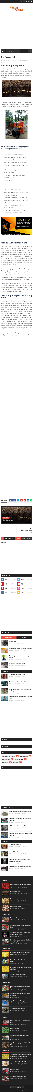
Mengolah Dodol (12, 641)
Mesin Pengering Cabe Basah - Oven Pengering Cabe (20, 885)
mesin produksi (5, 762)
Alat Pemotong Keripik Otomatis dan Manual (20, 952)
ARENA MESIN (26, 1090)
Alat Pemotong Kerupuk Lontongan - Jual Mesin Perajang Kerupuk (20, 941)
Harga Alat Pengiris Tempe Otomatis (18, 974)
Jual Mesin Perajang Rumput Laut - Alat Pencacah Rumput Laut (20, 819)
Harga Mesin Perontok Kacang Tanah (18, 1001)
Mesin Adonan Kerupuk (15, 918)
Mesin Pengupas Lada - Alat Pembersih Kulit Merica (20, 1021)
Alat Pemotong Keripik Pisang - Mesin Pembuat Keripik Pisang (20, 968)
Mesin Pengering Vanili (7, 521)
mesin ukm (15, 762)
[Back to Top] (23, 1087)
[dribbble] (26, 1)
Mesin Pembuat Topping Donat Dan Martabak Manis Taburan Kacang (20, 987)
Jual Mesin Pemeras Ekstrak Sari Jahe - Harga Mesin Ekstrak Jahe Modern (19, 860)
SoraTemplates (12, 1090)
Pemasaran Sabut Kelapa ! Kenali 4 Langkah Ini (20, 1062)
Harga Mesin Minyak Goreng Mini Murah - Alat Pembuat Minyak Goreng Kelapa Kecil (20, 1055)
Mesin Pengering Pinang (15, 906)
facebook (29, 538)
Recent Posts (8, 638)
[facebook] (21, 1)
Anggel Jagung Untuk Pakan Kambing (17, 663)
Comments (24, 638)
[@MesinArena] (24, 1)
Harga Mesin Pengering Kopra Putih (18, 1076)
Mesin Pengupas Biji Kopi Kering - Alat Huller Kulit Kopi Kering (20, 690)
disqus (23, 538)
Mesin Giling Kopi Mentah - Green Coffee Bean (19, 682)
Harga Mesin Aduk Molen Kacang (17, 1008)
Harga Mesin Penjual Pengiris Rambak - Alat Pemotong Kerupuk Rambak (20, 933)
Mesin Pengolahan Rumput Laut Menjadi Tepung (20, 811)
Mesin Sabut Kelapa (14, 1069)
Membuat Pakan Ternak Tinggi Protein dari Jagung (20, 648)
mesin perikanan (24, 756)
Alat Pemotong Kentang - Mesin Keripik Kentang (18, 960)
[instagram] (29, 1)
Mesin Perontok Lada (14, 1028)
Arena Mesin (20, 336)
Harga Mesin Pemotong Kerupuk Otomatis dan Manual (20, 926)
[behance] (31, 1)
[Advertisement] (16, 30)
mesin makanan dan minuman (8, 756)
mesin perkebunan (6, 759)
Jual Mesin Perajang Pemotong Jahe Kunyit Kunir (20, 867)
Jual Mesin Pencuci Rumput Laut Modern (18, 826)
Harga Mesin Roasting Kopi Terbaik (17, 674)
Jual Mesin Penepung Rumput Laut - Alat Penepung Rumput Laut (20, 834)
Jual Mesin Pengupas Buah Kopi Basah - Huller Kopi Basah (20, 697)
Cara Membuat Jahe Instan (15, 844)
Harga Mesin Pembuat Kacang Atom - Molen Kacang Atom (20, 994)
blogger (18, 538)
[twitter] (13, 1087)
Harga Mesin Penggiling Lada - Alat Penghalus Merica (20, 1044)
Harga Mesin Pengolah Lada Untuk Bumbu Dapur (19, 1036)
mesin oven (24, 60)
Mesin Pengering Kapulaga (16, 899)
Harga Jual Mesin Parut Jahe (15, 852)
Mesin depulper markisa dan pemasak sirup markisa (19, 657)
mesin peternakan (19, 759)
